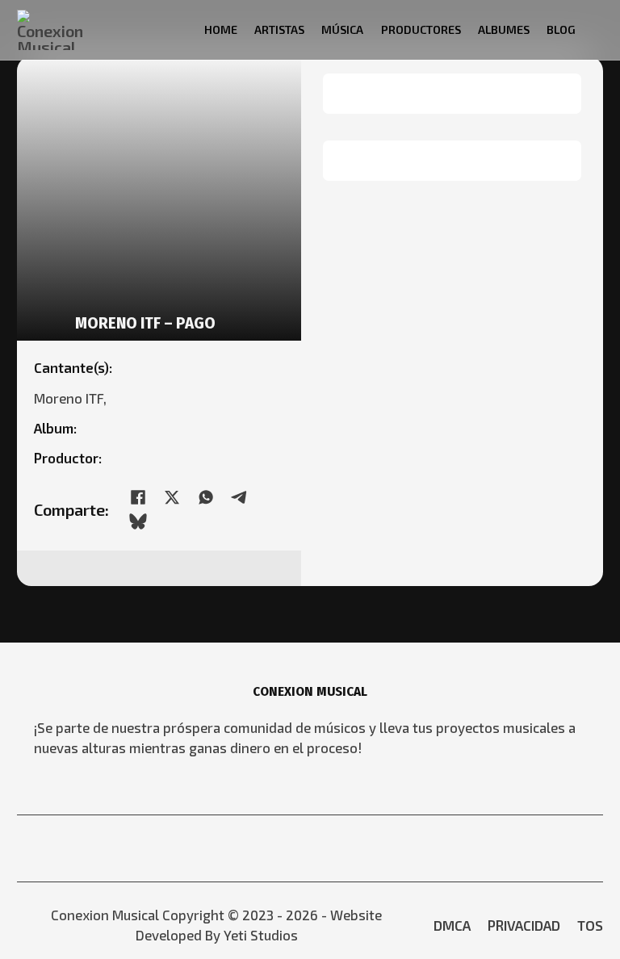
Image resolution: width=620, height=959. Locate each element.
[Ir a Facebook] (297, 848)
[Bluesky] (138, 521)
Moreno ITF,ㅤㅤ (73, 398)
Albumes (504, 29)
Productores (421, 29)
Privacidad (524, 925)
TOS (590, 925)
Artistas (279, 29)
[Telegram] (240, 497)
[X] (172, 497)
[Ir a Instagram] (322, 848)
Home (220, 29)
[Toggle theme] (598, 29)
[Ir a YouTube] (271, 848)
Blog (561, 29)
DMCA (452, 925)
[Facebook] (138, 497)
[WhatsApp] (206, 497)
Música (342, 29)
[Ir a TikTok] (348, 848)
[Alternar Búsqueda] (178, 29)
